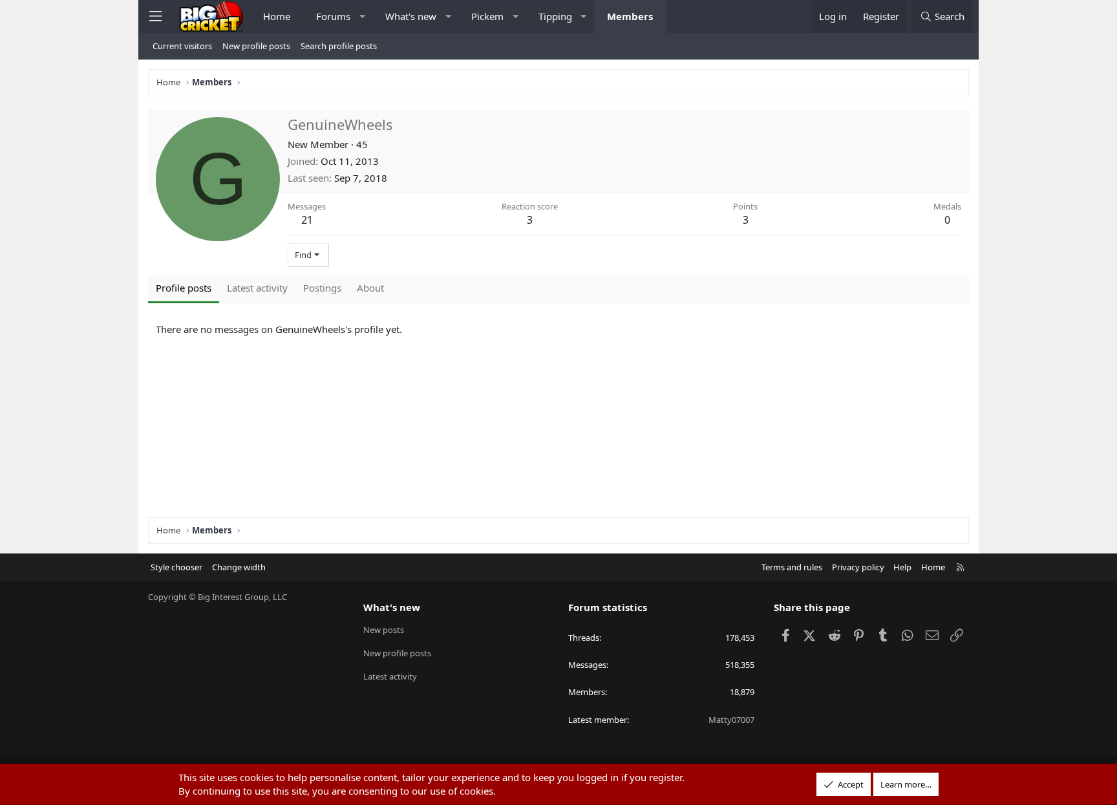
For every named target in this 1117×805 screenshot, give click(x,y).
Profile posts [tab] (183, 287)
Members (630, 16)
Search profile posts (339, 46)
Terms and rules (791, 567)
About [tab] (370, 287)
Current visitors (182, 46)
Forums (333, 16)
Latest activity (390, 676)
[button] (362, 16)
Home (276, 16)
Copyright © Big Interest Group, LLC (217, 597)
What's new (410, 16)
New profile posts (256, 46)
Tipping (555, 16)
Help (902, 567)
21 (307, 220)
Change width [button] (239, 567)
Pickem (487, 16)
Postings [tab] (322, 287)
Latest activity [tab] (257, 287)
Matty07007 (731, 719)
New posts (383, 630)
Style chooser (176, 567)
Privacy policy (858, 567)
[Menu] (155, 16)
